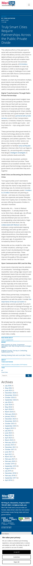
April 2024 (8, 409)
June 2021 (8, 452)
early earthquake (24, 146)
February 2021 (10, 459)
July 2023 (8, 431)
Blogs (5, 519)
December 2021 (10, 447)
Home (3, 518)
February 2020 (10, 461)
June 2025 (8, 390)
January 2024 (9, 416)
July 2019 (8, 471)
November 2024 (10, 395)
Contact (5, 524)
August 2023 (9, 428)
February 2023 (10, 442)
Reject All (16, 562)
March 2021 (9, 457)
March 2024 (9, 412)
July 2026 (8, 386)
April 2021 (8, 454)
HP (2, 370)
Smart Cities (4, 372)
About (3, 523)
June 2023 (8, 433)
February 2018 (10, 475)
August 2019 (9, 468)
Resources (7, 521)
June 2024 (8, 405)
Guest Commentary (7, 340)
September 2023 (10, 426)
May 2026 (8, 388)
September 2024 (10, 400)
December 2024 (10, 393)
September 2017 (10, 478)
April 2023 (8, 438)
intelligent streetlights (18, 153)
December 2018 (10, 473)
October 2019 (9, 464)
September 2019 (10, 466)
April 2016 (8, 480)
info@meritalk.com (19, 505)
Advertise (11, 523)
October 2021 (9, 449)
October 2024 (9, 397)
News (11, 518)
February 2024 (10, 414)
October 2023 (9, 423)
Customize (16, 557)
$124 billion (23, 64)
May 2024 (8, 407)
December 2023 (10, 419)
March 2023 (9, 440)
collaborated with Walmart (10, 225)
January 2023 (9, 445)
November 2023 (10, 421)
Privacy (12, 524)
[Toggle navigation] (29, 5)
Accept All (16, 552)
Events (14, 519)
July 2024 (8, 402)
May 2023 (8, 435)
